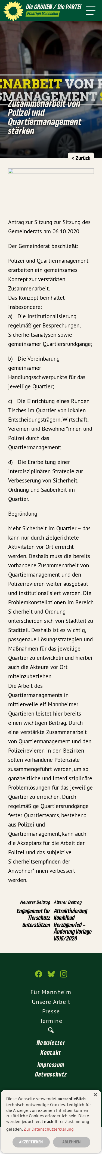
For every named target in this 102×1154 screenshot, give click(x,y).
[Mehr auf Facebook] (38, 977)
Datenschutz (51, 1074)
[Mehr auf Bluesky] (51, 977)
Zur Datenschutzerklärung (49, 1129)
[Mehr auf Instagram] (63, 977)
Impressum (51, 1064)
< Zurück (81, 158)
